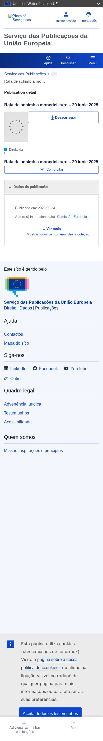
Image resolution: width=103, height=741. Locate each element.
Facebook (48, 368)
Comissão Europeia (72, 217)
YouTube (79, 368)
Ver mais (53, 229)
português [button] (89, 21)
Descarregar (66, 117)
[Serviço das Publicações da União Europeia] (20, 18)
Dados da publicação (30, 187)
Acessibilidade (18, 422)
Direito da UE (13, 151)
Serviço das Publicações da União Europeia (45, 39)
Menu (92, 63)
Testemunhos (16, 413)
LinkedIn (18, 368)
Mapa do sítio (16, 343)
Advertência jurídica (22, 404)
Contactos (13, 334)
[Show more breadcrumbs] (54, 74)
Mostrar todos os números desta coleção (58, 234)
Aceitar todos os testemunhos (50, 713)
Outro (15, 378)
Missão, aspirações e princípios (33, 450)
